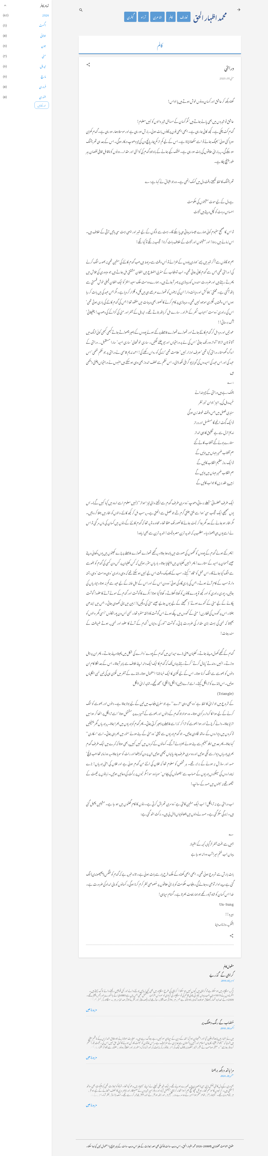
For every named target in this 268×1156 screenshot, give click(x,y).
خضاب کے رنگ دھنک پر (217, 1022)
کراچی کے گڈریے (221, 974)
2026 (45, 14)
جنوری (42, 96)
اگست (42, 24)
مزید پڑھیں (91, 1008)
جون (43, 45)
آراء (143, 16)
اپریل (43, 65)
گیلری (130, 16)
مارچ (43, 76)
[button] (88, 64)
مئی (44, 55)
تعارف (184, 16)
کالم (171, 16)
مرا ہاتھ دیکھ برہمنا (222, 1069)
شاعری (157, 16)
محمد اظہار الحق (210, 16)
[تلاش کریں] (81, 10)
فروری (42, 86)
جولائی (43, 35)
